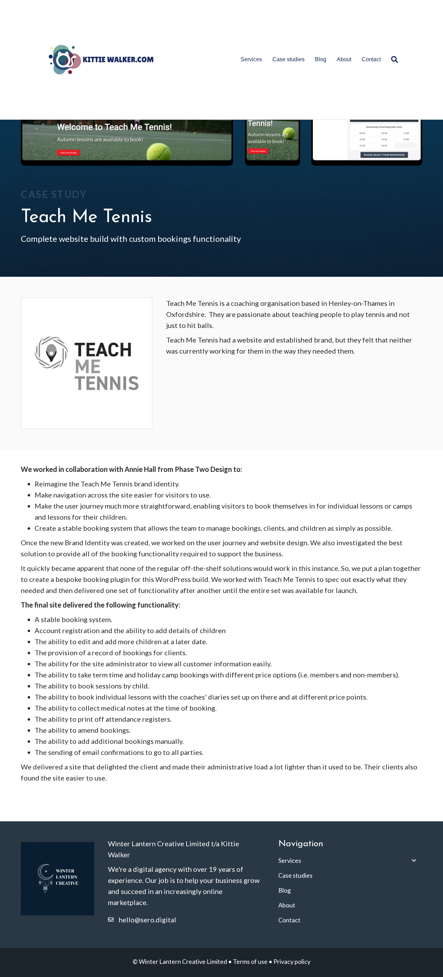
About (344, 59)
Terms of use (250, 961)
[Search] (392, 59)
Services (251, 59)
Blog (320, 59)
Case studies (288, 59)
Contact (371, 59)
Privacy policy (291, 961)
